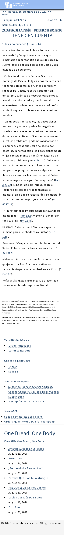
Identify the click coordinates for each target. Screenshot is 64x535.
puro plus (14, 507)
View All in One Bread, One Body (24, 441)
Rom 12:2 (25, 215)
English (12, 367)
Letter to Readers (19, 350)
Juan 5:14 (34, 44)
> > (49, 12)
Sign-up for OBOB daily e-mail (26, 401)
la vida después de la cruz (25, 497)
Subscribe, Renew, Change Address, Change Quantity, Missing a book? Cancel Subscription (33, 391)
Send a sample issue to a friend (23, 416)
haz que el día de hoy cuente (27, 487)
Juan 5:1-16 (54, 20)
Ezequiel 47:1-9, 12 (14, 20)
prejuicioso (15, 458)
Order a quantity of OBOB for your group (29, 421)
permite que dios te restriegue (28, 478)
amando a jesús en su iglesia (26, 448)
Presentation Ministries (20, 4)
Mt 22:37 (26, 220)
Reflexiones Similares (48, 29)
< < (4, 12)
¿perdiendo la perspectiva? (25, 468)
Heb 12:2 (39, 160)
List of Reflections (19, 345)
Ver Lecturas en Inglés (16, 29)
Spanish (13, 371)
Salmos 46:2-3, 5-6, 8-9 (16, 25)
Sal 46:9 (8, 253)
